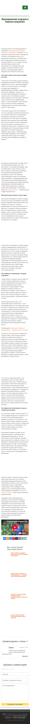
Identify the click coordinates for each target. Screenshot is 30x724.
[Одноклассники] (7, 538)
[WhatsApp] (22, 538)
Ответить (25, 656)
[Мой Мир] (10, 538)
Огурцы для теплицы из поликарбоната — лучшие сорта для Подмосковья (19, 575)
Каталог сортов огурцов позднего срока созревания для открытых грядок (19, 596)
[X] (16, 538)
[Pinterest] (13, 538)
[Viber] (19, 538)
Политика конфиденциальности (15, 720)
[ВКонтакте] (4, 538)
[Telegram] (25, 538)
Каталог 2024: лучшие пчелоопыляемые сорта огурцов (18, 616)
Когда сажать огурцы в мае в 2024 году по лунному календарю (19, 554)
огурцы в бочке (12, 190)
